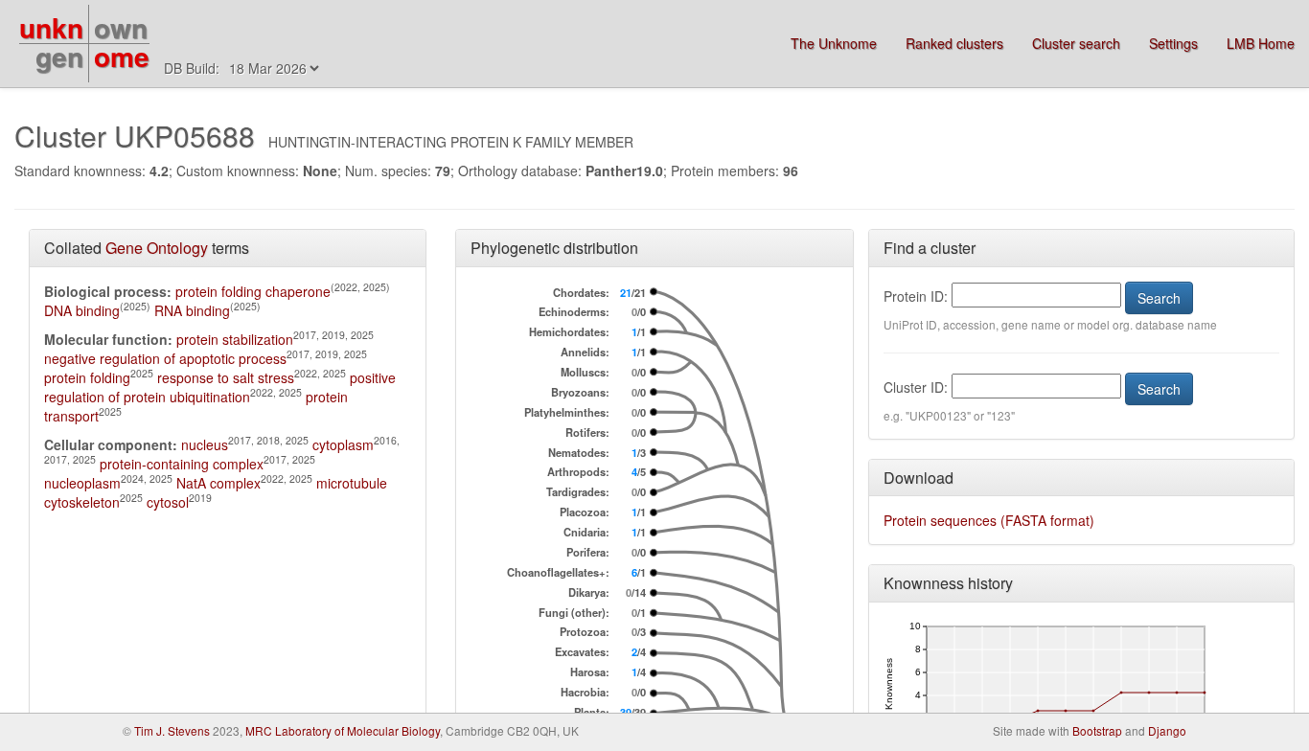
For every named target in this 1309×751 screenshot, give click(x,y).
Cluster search (1076, 43)
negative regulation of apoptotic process (165, 358)
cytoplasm (343, 444)
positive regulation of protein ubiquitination (220, 387)
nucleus (204, 444)
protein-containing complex (182, 463)
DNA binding (82, 310)
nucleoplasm (82, 482)
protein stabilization (234, 339)
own (121, 27)
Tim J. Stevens (172, 730)
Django (1167, 730)
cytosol (168, 502)
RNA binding (192, 310)
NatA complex (218, 482)
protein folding (87, 377)
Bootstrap (1097, 730)
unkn (51, 27)
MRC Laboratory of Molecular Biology (342, 730)
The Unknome (834, 43)
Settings (1173, 43)
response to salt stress (225, 377)
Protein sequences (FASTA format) (989, 520)
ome (121, 56)
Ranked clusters (954, 43)
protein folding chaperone (253, 291)
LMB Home (1261, 43)
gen (59, 56)
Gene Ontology (156, 248)
